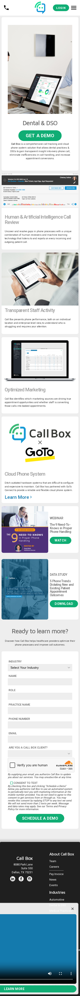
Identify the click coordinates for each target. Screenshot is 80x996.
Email (13, 733)
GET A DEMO (40, 135)
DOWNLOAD (64, 604)
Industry (15, 661)
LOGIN (61, 8)
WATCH (60, 540)
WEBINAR (56, 518)
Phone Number (19, 718)
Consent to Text (26, 783)
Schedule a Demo (40, 818)
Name (13, 676)
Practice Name (19, 704)
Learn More (17, 497)
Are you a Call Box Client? (28, 747)
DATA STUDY (58, 574)
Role (12, 690)
